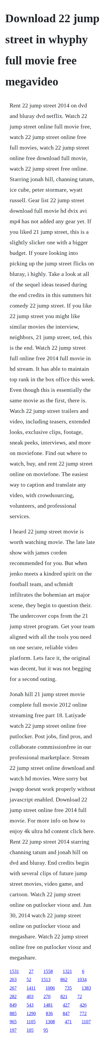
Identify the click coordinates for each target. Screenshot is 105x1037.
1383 (86, 988)
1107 (86, 1021)
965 (13, 1021)
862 (63, 979)
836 (49, 1013)
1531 (14, 971)
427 (66, 1004)
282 (13, 996)
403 (30, 996)
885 (13, 1013)
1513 (45, 979)
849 (13, 1004)
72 (79, 996)
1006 (50, 988)
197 (13, 1030)
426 (83, 1004)
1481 (48, 1004)
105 (30, 1030)
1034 (82, 979)
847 (66, 1013)
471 (68, 1021)
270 (46, 996)
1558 (48, 971)
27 (31, 971)
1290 (31, 1013)
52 (29, 979)
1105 (31, 1021)
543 (30, 1004)
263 (13, 979)
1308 (50, 1021)
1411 (31, 988)
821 (63, 996)
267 (13, 988)
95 (45, 1030)
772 (83, 1013)
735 (68, 988)
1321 (67, 971)
